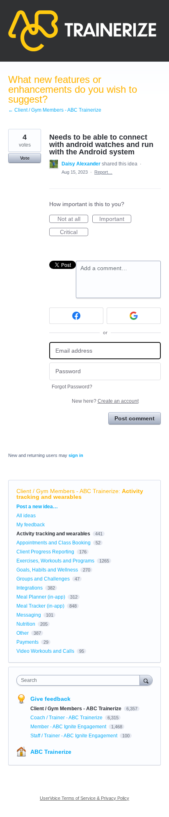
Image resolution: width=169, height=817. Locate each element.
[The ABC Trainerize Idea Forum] (82, 30)
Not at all (72, 219)
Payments (27, 642)
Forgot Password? (72, 387)
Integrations (29, 588)
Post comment (134, 418)
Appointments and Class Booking (53, 543)
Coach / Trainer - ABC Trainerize (67, 718)
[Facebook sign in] (76, 316)
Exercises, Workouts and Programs (55, 561)
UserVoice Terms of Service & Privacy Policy (84, 798)
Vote (25, 158)
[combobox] (80, 680)
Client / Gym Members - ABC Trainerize (67, 491)
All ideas (26, 516)
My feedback (30, 525)
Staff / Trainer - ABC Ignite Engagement (74, 736)
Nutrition (25, 624)
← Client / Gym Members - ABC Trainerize (54, 110)
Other (22, 633)
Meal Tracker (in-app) (40, 606)
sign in (76, 455)
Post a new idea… (37, 506)
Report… (103, 172)
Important (115, 219)
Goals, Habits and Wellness (47, 570)
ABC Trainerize (50, 751)
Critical (74, 232)
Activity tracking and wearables (79, 494)
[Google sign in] (134, 316)
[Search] (146, 680)
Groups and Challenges (43, 579)
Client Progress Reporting (45, 552)
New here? (105, 401)
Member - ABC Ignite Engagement (68, 727)
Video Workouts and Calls (45, 651)
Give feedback (50, 698)
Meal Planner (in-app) (40, 597)
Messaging (28, 615)
